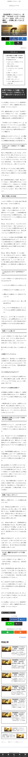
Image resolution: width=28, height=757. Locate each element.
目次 (11, 52)
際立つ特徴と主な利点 (13, 66)
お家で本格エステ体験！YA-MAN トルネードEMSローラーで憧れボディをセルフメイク (14, 57)
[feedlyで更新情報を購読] (7, 632)
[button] (18, 43)
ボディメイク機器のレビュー (9, 612)
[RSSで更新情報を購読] (20, 632)
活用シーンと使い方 (12, 72)
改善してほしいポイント (14, 79)
